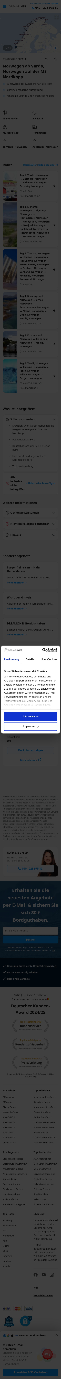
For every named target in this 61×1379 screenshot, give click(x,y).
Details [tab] (30, 659)
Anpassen (29, 726)
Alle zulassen (30, 716)
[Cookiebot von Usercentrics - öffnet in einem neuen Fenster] (43, 650)
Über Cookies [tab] (49, 659)
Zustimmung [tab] (11, 659)
